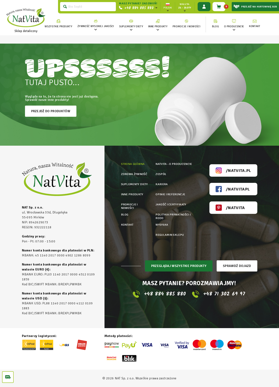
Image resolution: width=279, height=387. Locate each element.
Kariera (162, 184)
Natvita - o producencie (174, 164)
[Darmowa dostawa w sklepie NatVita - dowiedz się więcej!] (8, 377)
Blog (124, 214)
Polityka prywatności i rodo (173, 216)
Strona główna (133, 164)
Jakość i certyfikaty (171, 204)
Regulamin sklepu (170, 235)
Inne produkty (132, 194)
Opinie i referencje (170, 194)
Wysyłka (162, 224)
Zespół (161, 174)
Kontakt (127, 224)
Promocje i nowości (129, 206)
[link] (95, 23)
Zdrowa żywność (134, 174)
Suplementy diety (134, 184)
